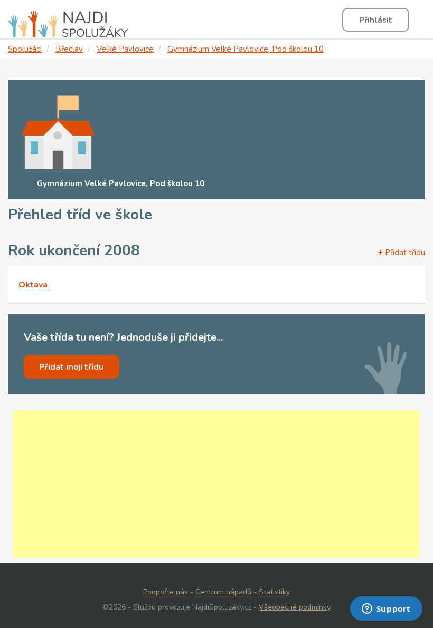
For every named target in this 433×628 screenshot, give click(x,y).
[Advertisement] (216, 484)
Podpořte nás (165, 592)
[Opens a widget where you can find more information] (386, 609)
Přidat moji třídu (71, 367)
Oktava (33, 285)
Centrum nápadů (223, 592)
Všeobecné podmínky (295, 607)
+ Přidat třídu (401, 252)
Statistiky (274, 592)
